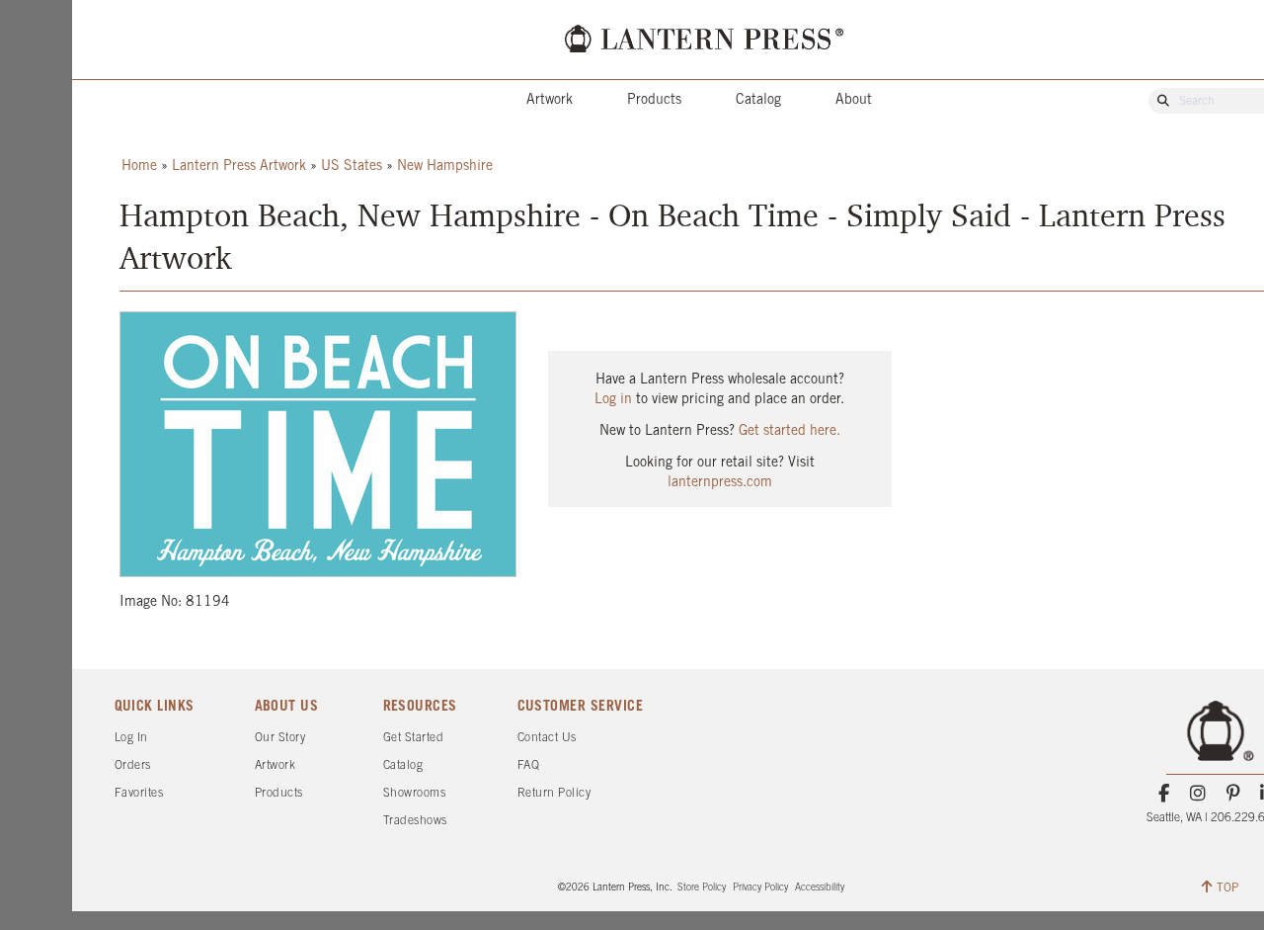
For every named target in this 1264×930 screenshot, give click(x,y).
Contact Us (547, 737)
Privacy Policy (760, 888)
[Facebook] (1163, 794)
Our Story (280, 737)
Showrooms (414, 793)
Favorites (139, 793)
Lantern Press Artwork (239, 166)
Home (139, 166)
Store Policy (701, 888)
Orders (133, 765)
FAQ (528, 765)
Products (654, 100)
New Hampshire (445, 166)
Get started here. (789, 431)
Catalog (758, 100)
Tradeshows (415, 820)
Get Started (413, 737)
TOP (1227, 888)
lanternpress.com (720, 482)
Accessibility (819, 888)
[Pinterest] (1233, 794)
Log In (131, 737)
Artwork (549, 100)
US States (351, 166)
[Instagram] (1198, 794)
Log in (613, 399)
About (853, 100)
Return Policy (554, 793)
